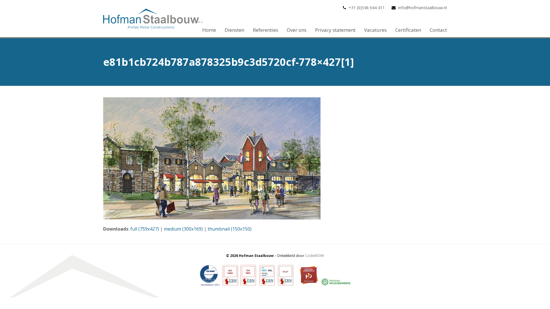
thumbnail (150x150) (230, 229)
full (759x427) (144, 229)
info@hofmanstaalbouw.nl (422, 7)
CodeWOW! (314, 255)
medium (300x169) (183, 229)
